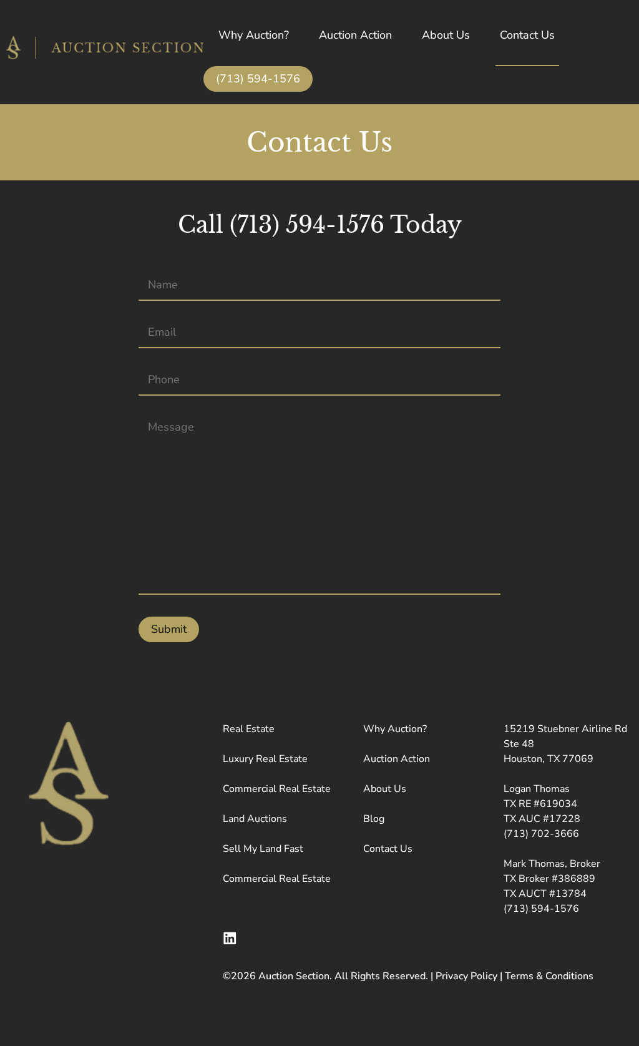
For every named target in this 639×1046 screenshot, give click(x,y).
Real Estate (249, 729)
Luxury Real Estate (265, 759)
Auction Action (355, 34)
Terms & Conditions (549, 976)
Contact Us (527, 34)
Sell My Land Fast (263, 849)
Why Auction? (253, 34)
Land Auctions (255, 819)
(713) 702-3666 (541, 834)
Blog (373, 819)
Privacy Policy (466, 976)
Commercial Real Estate (277, 789)
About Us (446, 34)
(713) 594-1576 (258, 78)
